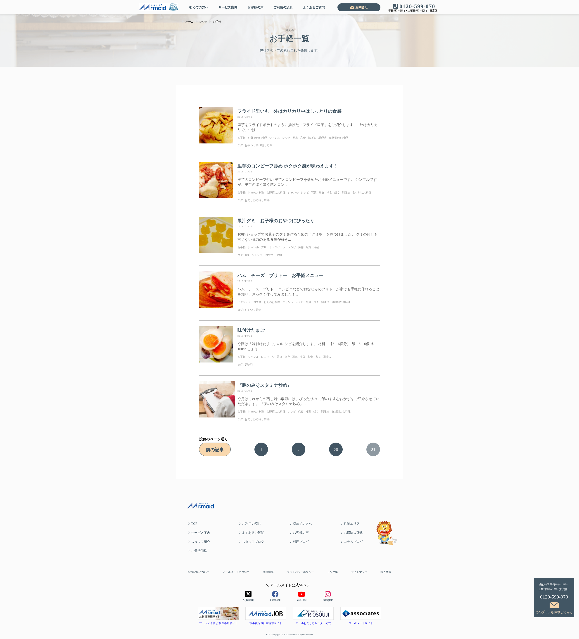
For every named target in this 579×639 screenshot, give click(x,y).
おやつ (249, 145)
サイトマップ (359, 572)
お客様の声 (255, 7)
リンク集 (332, 572)
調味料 (249, 364)
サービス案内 (227, 7)
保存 (301, 247)
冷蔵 (316, 247)
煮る (318, 356)
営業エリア (352, 523)
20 (336, 449)
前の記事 (215, 449)
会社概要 (268, 572)
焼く (337, 192)
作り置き (276, 356)
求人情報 (385, 572)
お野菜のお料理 (257, 137)
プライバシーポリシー (300, 572)
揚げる (312, 137)
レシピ (286, 137)
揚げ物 (260, 145)
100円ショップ (253, 255)
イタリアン (244, 302)
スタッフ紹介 (200, 542)
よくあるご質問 (314, 7)
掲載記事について (198, 572)
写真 (295, 137)
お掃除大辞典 (353, 532)
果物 (279, 255)
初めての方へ (198, 7)
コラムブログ (353, 542)
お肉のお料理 (256, 192)
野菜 (269, 145)
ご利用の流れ (283, 7)
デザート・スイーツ (273, 247)
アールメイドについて (236, 572)
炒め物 (257, 200)
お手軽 (241, 137)
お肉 (247, 200)
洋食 (329, 192)
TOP (194, 523)
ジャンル (274, 137)
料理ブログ (301, 542)
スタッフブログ (253, 542)
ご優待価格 (199, 551)
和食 (303, 137)
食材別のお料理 (338, 137)
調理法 (322, 137)
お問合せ (361, 7)
